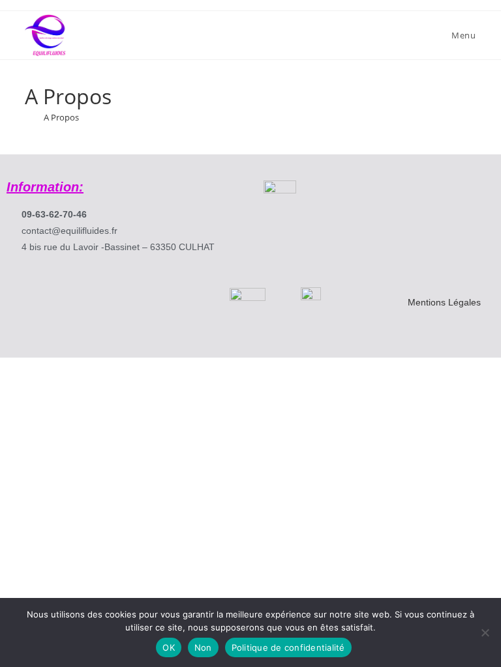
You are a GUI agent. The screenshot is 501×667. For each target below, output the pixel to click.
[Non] (484, 632)
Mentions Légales (444, 302)
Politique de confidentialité (288, 647)
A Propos (61, 117)
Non (203, 647)
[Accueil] (28, 117)
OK (168, 647)
